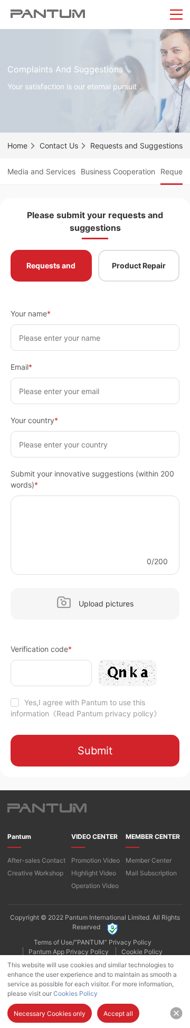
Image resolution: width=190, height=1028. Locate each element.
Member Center (149, 860)
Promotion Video (95, 860)
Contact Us (59, 145)
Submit (95, 750)
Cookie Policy (142, 952)
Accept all (118, 1013)
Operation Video (95, 886)
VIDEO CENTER (94, 836)
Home (17, 145)
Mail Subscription (151, 873)
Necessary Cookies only (50, 1013)
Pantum (19, 836)
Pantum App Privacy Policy (68, 952)
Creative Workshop (35, 873)
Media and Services (41, 171)
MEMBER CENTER (153, 836)
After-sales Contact (36, 860)
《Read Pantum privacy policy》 (105, 713)
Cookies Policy (75, 993)
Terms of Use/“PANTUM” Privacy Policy (92, 942)
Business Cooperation (118, 171)
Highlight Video (93, 873)
